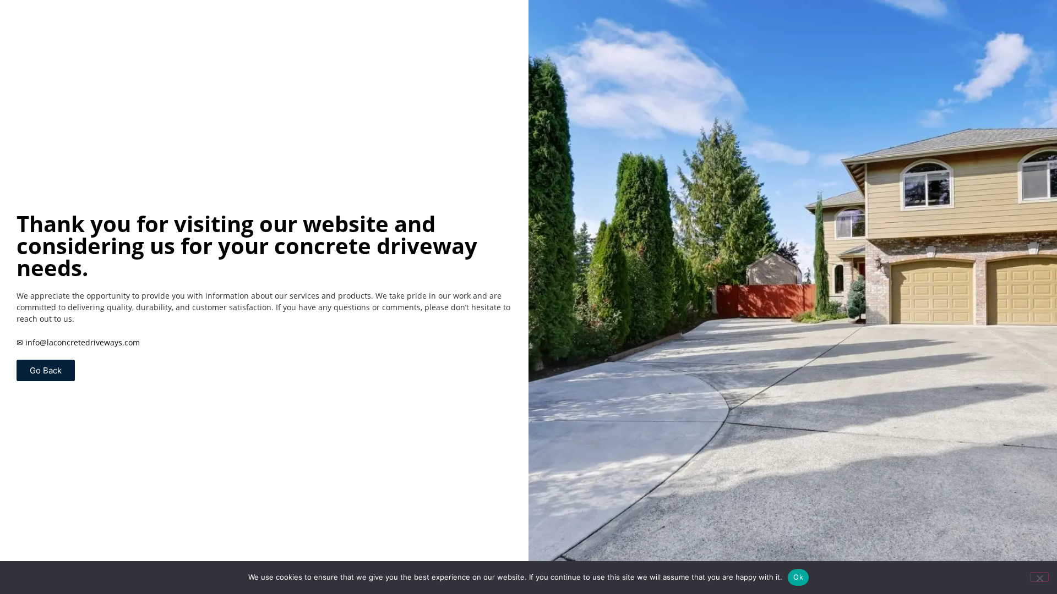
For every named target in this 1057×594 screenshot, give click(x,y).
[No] (1039, 577)
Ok (798, 577)
